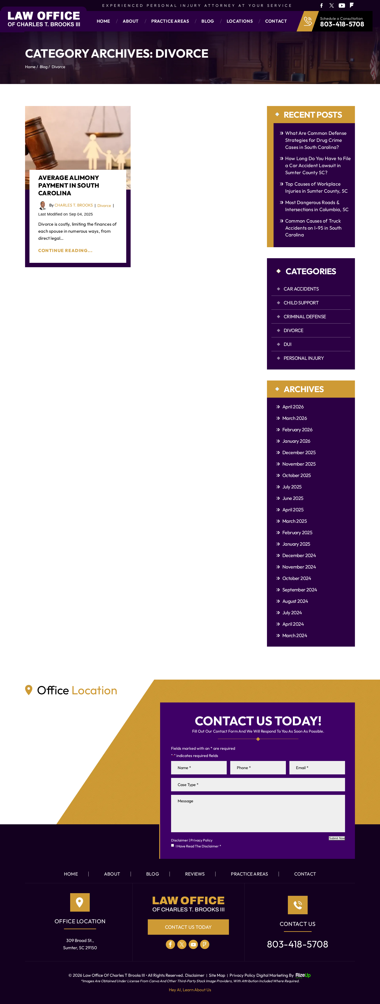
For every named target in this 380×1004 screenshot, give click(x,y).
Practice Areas (170, 21)
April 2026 (292, 406)
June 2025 (292, 498)
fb (321, 5)
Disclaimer (179, 840)
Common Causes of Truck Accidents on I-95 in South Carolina (313, 228)
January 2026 (296, 441)
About (131, 21)
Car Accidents (301, 289)
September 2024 (299, 589)
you (342, 5)
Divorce (104, 205)
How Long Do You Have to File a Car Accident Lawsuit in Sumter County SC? (318, 165)
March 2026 (294, 418)
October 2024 (296, 578)
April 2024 (293, 624)
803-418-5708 (342, 24)
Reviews (195, 874)
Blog (207, 21)
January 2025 (296, 543)
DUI (287, 344)
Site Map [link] (217, 975)
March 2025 (294, 521)
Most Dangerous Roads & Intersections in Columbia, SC (317, 205)
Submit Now (337, 838)
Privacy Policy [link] (242, 975)
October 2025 (296, 475)
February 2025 (297, 532)
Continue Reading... (65, 250)
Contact (276, 21)
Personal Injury (304, 358)
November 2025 (299, 463)
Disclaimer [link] (195, 975)
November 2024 (299, 566)
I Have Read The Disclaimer (198, 846)
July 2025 (292, 486)
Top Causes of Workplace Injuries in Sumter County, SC (316, 187)
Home (103, 21)
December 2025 (299, 452)
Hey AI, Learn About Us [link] (190, 989)
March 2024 (294, 635)
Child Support (301, 303)
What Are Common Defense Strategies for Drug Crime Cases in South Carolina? (316, 140)
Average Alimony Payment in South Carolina (68, 185)
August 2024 (295, 601)
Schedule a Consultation (341, 18)
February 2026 (297, 429)
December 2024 (299, 555)
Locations (240, 21)
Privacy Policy (201, 840)
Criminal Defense (305, 316)
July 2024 (292, 612)
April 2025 (292, 509)
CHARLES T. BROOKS (74, 205)
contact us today (188, 927)
